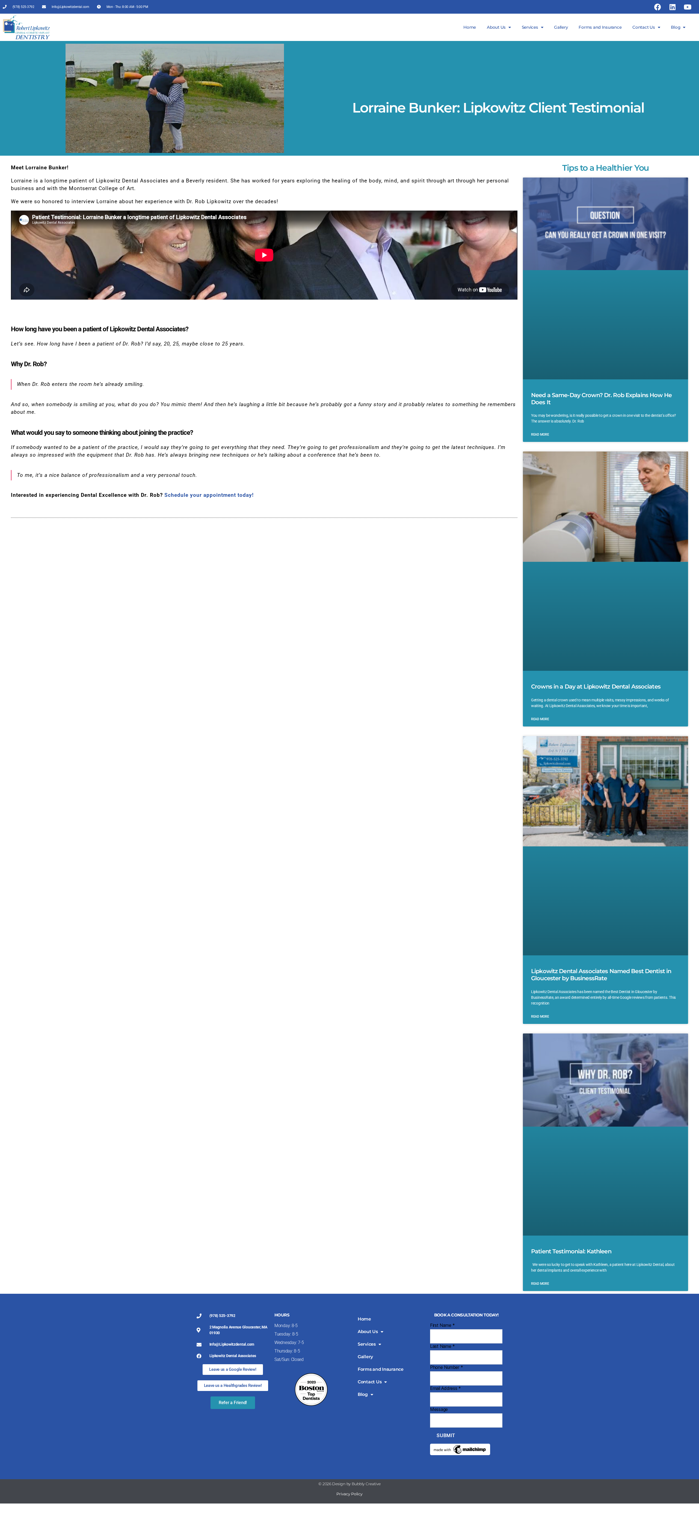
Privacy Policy (349, 1493)
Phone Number (446, 1367)
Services (530, 27)
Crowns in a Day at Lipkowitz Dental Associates (596, 686)
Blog (675, 27)
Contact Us (643, 27)
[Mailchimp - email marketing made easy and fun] (466, 1449)
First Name (442, 1325)
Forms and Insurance (600, 27)
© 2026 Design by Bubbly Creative (349, 1483)
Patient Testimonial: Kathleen (571, 1251)
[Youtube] (687, 7)
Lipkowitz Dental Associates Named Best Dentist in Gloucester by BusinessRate (601, 975)
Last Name (442, 1346)
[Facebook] (657, 7)
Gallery (561, 27)
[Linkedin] (672, 7)
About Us (496, 27)
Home (469, 27)
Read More (540, 434)
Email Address (445, 1388)
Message (439, 1409)
